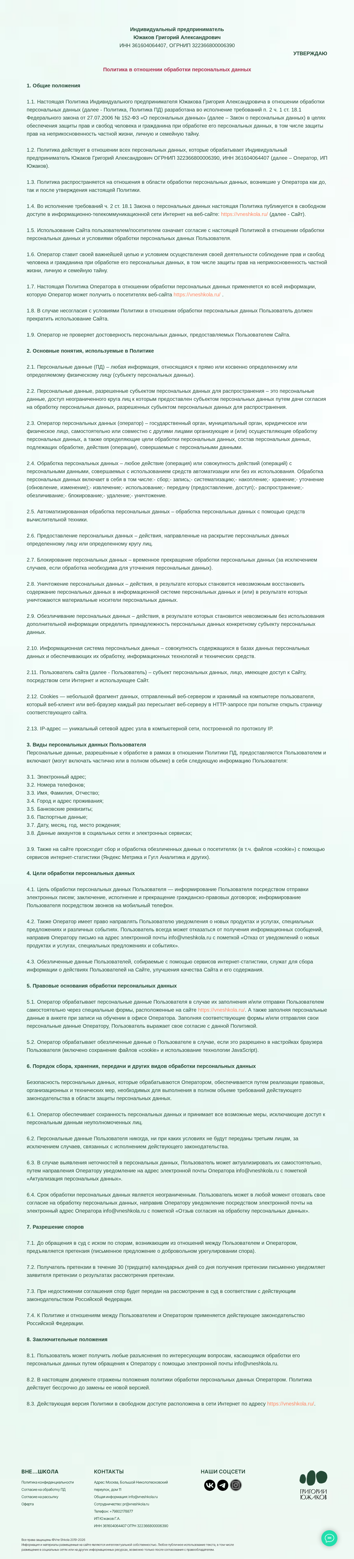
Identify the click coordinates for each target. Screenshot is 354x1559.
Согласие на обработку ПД (44, 1489)
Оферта (28, 1504)
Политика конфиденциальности (48, 1482)
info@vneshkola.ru (143, 1496)
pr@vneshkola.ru (136, 1504)
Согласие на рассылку (40, 1496)
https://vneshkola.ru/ (244, 214)
